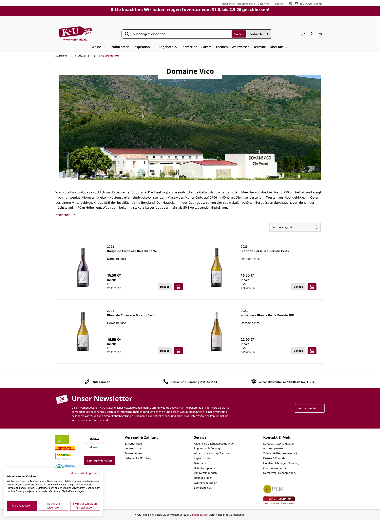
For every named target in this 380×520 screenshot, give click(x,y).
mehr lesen (63, 214)
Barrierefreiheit (203, 487)
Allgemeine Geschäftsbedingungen (214, 443)
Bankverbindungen (205, 473)
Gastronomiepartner (275, 468)
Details (164, 286)
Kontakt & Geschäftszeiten (278, 443)
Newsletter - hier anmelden (237, 3)
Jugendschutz (202, 458)
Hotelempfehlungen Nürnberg (281, 463)
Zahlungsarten (133, 443)
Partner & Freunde (274, 458)
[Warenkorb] (320, 34)
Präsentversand (134, 453)
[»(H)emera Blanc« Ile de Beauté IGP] (216, 331)
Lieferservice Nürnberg (138, 458)
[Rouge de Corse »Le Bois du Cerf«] (83, 267)
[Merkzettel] (302, 34)
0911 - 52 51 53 (208, 382)
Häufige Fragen (203, 477)
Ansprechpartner (273, 448)
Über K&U (263, 3)
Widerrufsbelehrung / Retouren (212, 453)
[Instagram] (290, 3)
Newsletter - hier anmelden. (279, 473)
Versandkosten (133, 448)
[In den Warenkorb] (178, 286)
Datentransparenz (204, 468)
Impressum (93, 473)
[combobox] (181, 34)
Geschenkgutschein (205, 482)
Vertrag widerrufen (99, 460)
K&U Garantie (101, 382)
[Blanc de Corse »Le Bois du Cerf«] (216, 267)
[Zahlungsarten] (94, 438)
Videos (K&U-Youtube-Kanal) (280, 453)
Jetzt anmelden (308, 408)
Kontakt (279, 3)
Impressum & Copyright (208, 448)
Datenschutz (201, 463)
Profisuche (256, 34)
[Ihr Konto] (311, 34)
